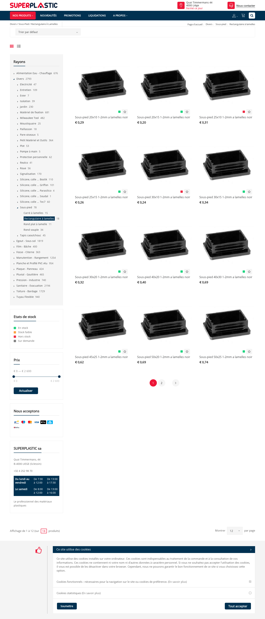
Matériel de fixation (31, 112)
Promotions (72, 15)
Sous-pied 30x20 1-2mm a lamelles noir (101, 277)
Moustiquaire (28, 123)
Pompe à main (28, 151)
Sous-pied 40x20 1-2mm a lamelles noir (163, 277)
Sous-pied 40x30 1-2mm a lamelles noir (225, 277)
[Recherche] (252, 15)
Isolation (25, 101)
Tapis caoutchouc (30, 235)
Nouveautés (48, 15)
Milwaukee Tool (29, 118)
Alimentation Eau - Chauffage (34, 73)
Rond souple (31, 229)
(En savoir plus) (177, 581)
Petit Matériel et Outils (33, 140)
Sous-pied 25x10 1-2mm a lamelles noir (225, 117)
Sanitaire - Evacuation (29, 285)
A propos (119, 15)
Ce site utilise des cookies (73, 549)
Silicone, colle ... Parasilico (35, 190)
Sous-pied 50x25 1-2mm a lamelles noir (225, 357)
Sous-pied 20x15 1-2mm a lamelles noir (163, 117)
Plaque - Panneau (27, 269)
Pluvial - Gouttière (27, 274)
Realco (24, 162)
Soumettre (67, 606)
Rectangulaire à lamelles (39, 218)
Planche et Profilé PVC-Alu (31, 263)
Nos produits (22, 15)
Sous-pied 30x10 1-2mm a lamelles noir (163, 197)
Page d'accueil (194, 24)
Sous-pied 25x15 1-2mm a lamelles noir (101, 197)
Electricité (26, 84)
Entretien (25, 90)
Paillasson (26, 129)
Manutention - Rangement (32, 257)
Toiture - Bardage (26, 291)
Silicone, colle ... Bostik (33, 179)
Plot (22, 146)
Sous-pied (221, 24)
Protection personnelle (33, 157)
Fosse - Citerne (25, 252)
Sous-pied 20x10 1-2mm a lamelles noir (101, 117)
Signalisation (28, 173)
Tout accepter (237, 606)
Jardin (23, 106)
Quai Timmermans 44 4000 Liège (199, 4)
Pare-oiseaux (28, 134)
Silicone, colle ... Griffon (34, 185)
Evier (23, 95)
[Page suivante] (175, 383)
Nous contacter (245, 5)
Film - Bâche (23, 246)
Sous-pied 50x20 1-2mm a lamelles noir (163, 357)
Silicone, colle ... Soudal (34, 196)
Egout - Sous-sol (26, 241)
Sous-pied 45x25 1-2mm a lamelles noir (101, 357)
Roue (23, 168)
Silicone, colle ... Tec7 (32, 201)
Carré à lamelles (33, 213)
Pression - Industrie (28, 280)
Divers (209, 24)
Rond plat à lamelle (35, 224)
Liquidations (97, 15)
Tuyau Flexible (25, 296)
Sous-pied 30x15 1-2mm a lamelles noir (225, 197)
